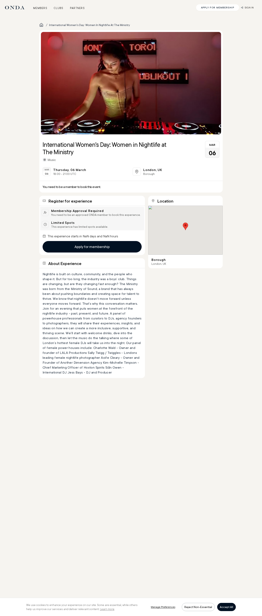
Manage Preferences (163, 606)
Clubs (58, 8)
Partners (77, 8)
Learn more (107, 609)
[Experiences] (41, 25)
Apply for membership (92, 246)
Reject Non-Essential (198, 607)
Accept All (226, 607)
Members (40, 8)
